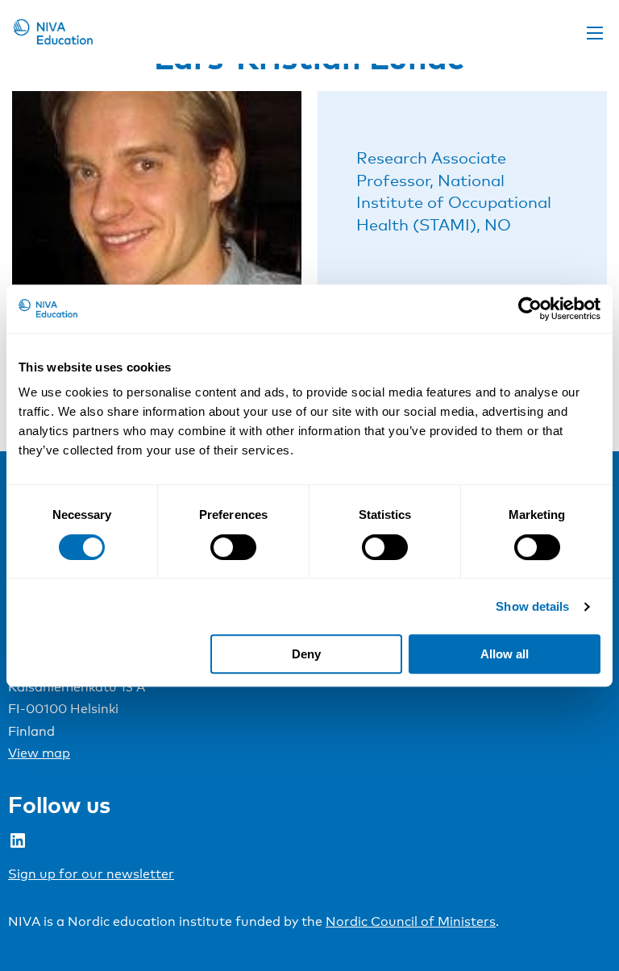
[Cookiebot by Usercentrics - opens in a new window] (529, 309)
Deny (306, 654)
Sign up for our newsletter (91, 874)
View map (39, 753)
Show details (532, 606)
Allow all (504, 654)
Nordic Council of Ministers (411, 921)
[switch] (233, 547)
